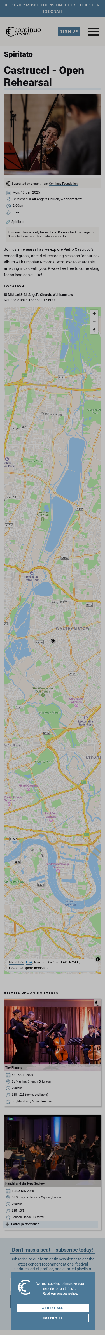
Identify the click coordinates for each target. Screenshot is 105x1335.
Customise (52, 1318)
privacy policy (67, 1293)
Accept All (52, 1308)
